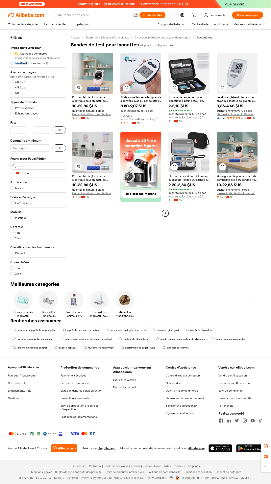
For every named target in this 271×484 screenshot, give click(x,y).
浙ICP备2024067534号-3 (236, 478)
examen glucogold (168, 330)
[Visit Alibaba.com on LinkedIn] (228, 420)
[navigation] (38, 155)
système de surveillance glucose (35, 339)
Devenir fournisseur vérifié (234, 398)
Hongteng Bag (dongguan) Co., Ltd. (188, 117)
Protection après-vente (75, 398)
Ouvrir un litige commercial (182, 390)
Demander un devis (125, 387)
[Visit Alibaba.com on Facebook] (220, 420)
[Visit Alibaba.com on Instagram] (244, 420)
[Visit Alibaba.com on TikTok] (260, 420)
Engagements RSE (19, 390)
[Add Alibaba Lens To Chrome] (64, 448)
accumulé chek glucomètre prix (129, 330)
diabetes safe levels (178, 347)
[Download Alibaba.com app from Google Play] (249, 448)
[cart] (195, 15)
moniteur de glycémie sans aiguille (36, 330)
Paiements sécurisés (73, 375)
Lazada (135, 466)
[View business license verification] (171, 478)
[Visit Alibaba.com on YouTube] (252, 420)
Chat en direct (175, 383)
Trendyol (177, 466)
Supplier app (106, 448)
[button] (135, 15)
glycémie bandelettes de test (83, 330)
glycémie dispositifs (201, 330)
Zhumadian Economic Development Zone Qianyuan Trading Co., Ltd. (237, 114)
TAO (166, 466)
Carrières (13, 398)
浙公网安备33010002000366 (200, 478)
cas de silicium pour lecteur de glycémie (182, 339)
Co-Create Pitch (18, 383)
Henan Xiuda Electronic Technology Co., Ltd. (92, 114)
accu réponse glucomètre (230, 339)
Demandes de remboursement (185, 398)
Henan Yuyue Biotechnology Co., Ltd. (140, 119)
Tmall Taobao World (116, 466)
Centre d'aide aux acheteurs (183, 375)
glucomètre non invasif (100, 347)
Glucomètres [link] (204, 37)
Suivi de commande (230, 390)
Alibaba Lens (26, 448)
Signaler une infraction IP (181, 405)
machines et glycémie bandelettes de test (88, 339)
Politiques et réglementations (79, 416)
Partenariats (225, 405)
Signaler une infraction (180, 413)
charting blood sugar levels (140, 347)
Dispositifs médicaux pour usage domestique (162, 37)
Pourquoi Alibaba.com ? (22, 375)
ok (59, 130)
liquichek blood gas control (32, 347)
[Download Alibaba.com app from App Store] (220, 448)
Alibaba (75, 37)
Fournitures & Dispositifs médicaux (107, 37)
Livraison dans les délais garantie (81, 390)
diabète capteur (67, 347)
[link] (266, 446)
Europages (193, 466)
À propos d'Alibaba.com (23, 367)
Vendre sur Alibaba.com (233, 375)
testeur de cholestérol (135, 339)
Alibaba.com (196, 448)
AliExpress (79, 466)
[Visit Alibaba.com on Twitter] (236, 420)
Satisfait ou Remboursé (75, 383)
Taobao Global (151, 466)
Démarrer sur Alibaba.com (234, 383)
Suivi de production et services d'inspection (80, 407)
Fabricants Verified (124, 379)
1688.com (95, 466)
